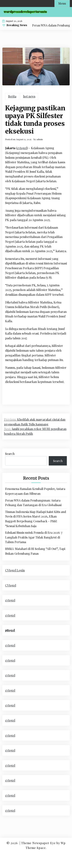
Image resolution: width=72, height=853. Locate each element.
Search (10, 454)
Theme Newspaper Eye (38, 843)
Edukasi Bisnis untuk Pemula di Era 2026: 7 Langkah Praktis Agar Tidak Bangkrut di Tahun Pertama (33, 537)
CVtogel (10, 585)
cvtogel (22, 148)
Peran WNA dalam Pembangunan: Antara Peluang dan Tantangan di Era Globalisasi (33, 502)
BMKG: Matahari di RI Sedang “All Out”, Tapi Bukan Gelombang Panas (35, 551)
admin (40, 139)
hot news (29, 96)
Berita (12, 96)
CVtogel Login (15, 570)
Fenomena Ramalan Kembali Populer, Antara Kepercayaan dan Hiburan (35, 491)
